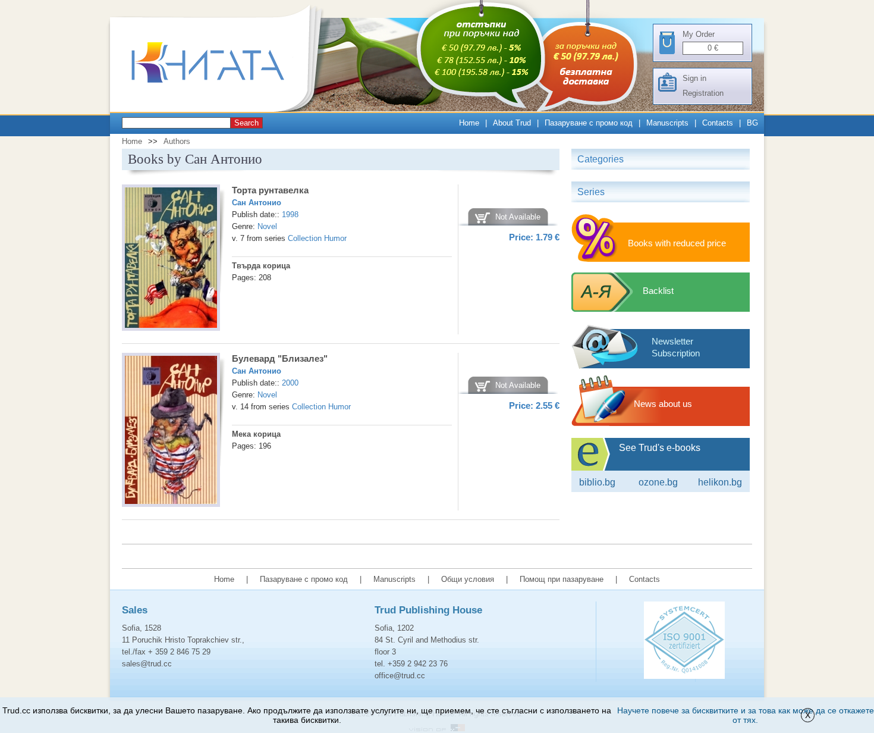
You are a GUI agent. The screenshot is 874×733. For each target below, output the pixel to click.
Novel (267, 226)
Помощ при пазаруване (561, 579)
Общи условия (467, 579)
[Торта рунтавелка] (171, 259)
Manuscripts (667, 122)
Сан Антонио (256, 202)
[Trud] (220, 109)
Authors (177, 141)
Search (246, 122)
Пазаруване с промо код (589, 122)
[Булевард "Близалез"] (171, 431)
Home (469, 122)
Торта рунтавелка (270, 190)
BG (752, 122)
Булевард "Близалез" (280, 358)
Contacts (717, 122)
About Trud (512, 122)
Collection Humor (317, 238)
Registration (703, 93)
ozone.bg (658, 482)
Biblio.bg (597, 482)
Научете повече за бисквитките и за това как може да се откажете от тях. (745, 715)
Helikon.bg (720, 482)
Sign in (694, 78)
